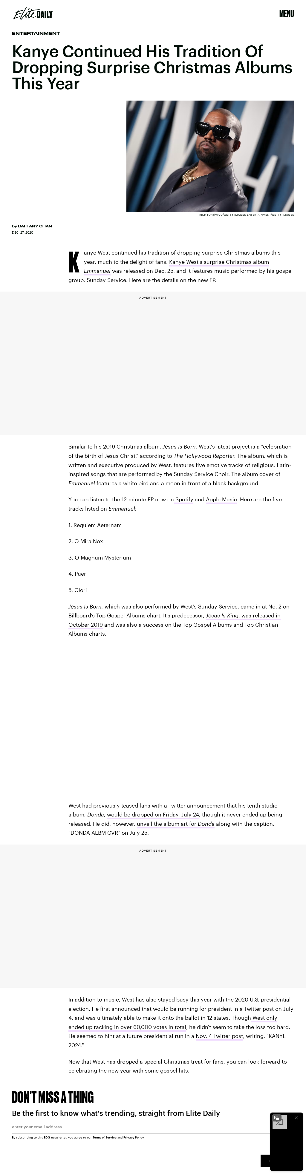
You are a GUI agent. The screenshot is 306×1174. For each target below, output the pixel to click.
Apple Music (221, 499)
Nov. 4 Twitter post (219, 1036)
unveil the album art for (176, 823)
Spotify (183, 499)
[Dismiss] (296, 1117)
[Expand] (276, 1117)
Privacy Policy (133, 1137)
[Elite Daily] (33, 13)
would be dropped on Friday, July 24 (153, 814)
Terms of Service (105, 1137)
